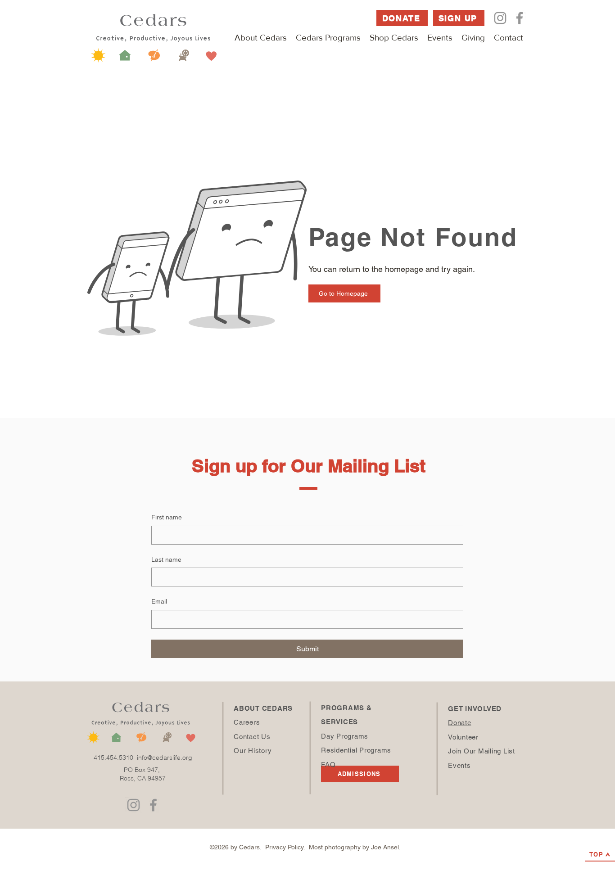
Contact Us (252, 736)
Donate (459, 722)
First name (166, 517)
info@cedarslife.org (164, 757)
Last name (166, 559)
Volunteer (463, 737)
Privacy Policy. (285, 847)
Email (159, 601)
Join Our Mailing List (481, 751)
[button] (260, 37)
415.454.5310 (115, 757)
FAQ (328, 764)
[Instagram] (500, 18)
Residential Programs (356, 750)
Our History (252, 750)
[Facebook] (519, 18)
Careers (247, 722)
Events (459, 765)
